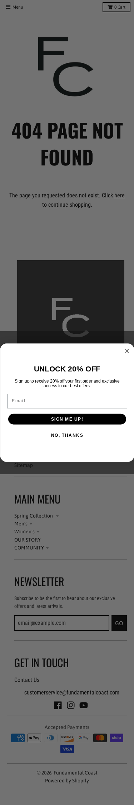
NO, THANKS (67, 435)
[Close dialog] (126, 351)
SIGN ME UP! (67, 419)
